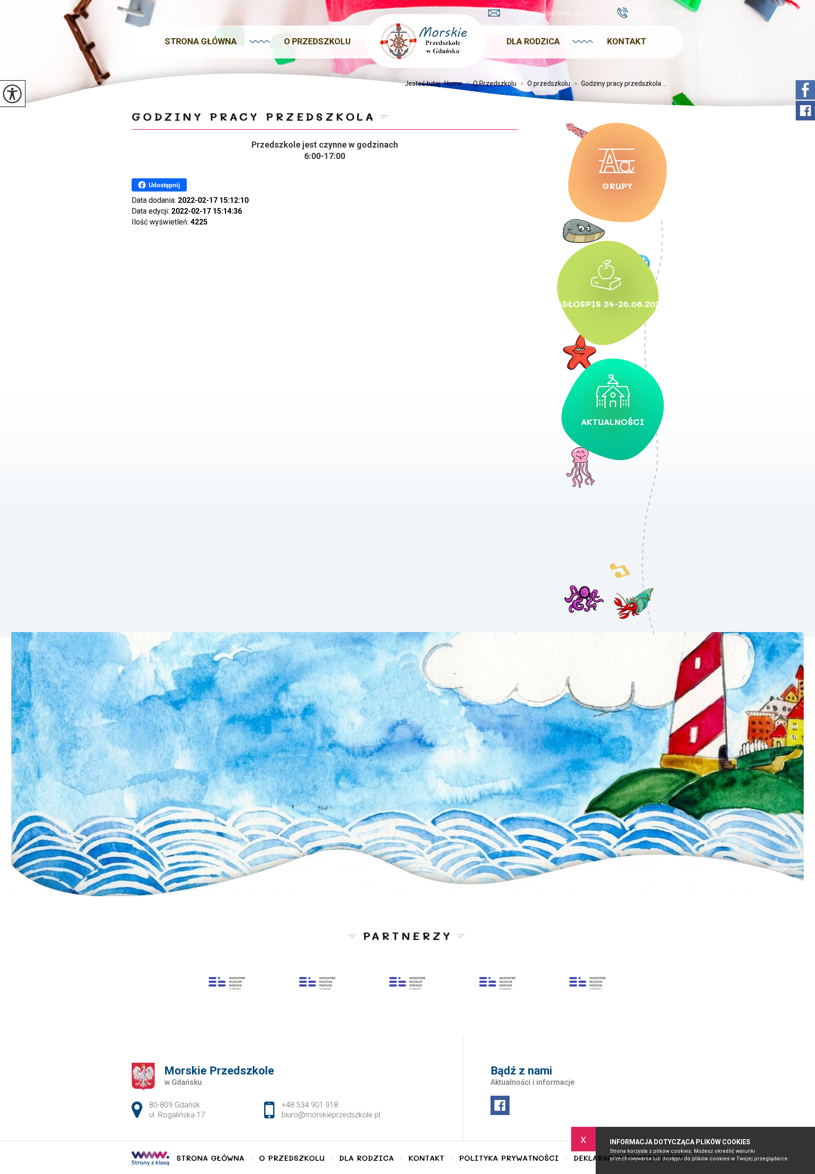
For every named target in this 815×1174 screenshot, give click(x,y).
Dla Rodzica (533, 41)
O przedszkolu (545, 83)
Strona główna (201, 41)
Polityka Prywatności (509, 1158)
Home (453, 83)
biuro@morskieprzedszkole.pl (551, 13)
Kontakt (626, 41)
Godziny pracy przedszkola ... (620, 83)
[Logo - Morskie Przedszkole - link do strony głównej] (425, 41)
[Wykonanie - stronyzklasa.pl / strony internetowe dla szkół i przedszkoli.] (150, 1159)
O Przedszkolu (317, 41)
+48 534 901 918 (657, 13)
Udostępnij (164, 185)
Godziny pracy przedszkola (253, 116)
